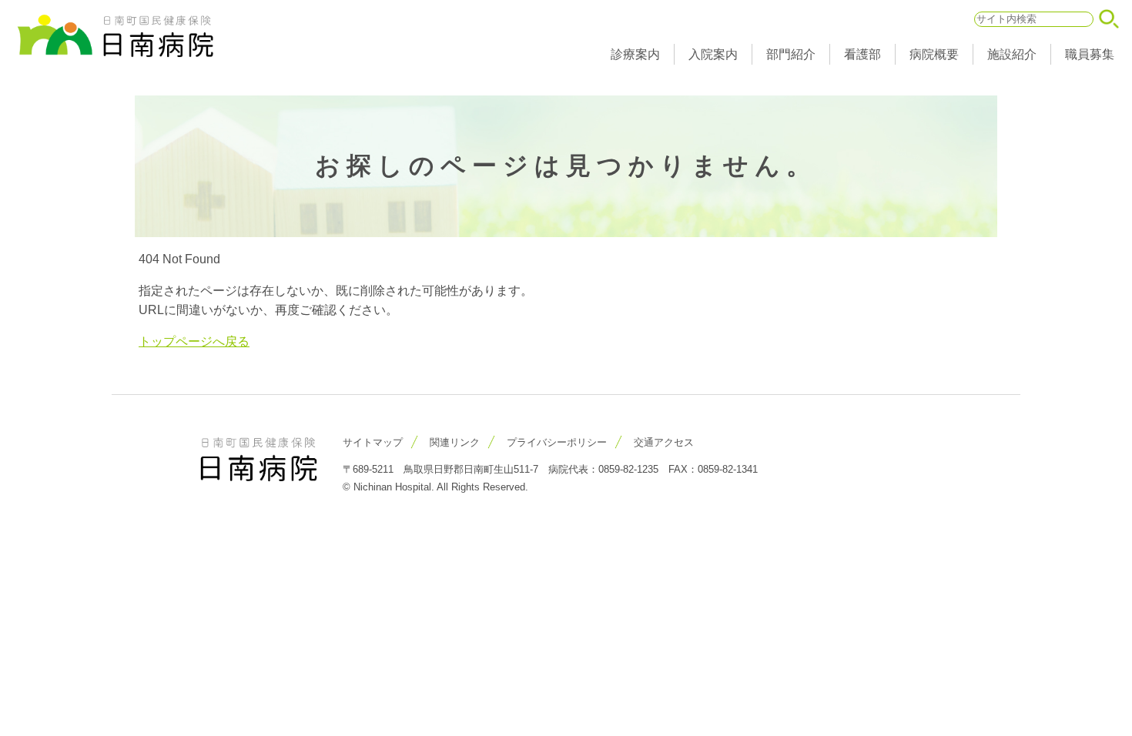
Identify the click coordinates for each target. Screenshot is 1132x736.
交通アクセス (664, 442)
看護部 (862, 54)
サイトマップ (373, 442)
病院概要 (934, 54)
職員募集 (1089, 54)
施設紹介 (1012, 54)
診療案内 (635, 54)
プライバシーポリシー (557, 442)
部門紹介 (791, 54)
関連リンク (455, 442)
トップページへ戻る (194, 341)
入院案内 (713, 54)
